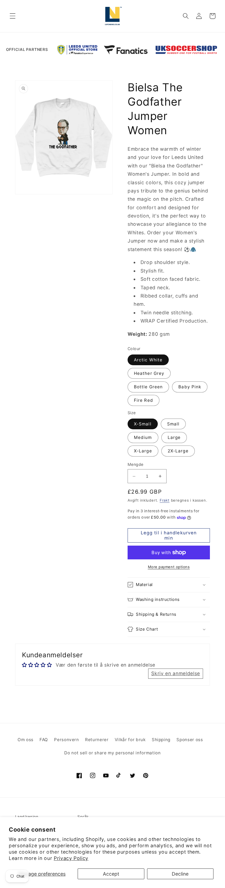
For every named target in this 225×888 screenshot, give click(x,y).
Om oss (25, 739)
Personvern (66, 739)
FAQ (44, 739)
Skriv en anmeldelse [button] (175, 673)
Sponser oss (189, 739)
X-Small (142, 424)
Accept (111, 874)
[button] (12, 16)
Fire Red (143, 400)
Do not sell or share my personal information (112, 752)
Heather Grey (149, 373)
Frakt (165, 500)
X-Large (143, 450)
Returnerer (97, 739)
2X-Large (178, 450)
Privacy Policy (71, 858)
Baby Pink (189, 386)
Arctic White (148, 359)
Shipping (161, 739)
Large (174, 437)
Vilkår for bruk (130, 739)
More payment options (169, 567)
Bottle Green (148, 386)
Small (173, 424)
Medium (143, 437)
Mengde (136, 464)
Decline (180, 874)
